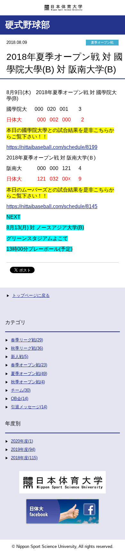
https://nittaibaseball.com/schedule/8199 (51, 147)
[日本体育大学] (62, 5)
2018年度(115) (24, 457)
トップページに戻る (31, 295)
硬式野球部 (27, 25)
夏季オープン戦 (102, 42)
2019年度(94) (23, 449)
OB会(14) (19, 398)
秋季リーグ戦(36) (27, 348)
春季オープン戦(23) (29, 365)
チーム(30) (20, 390)
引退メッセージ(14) (29, 406)
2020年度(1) (22, 441)
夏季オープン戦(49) (29, 373)
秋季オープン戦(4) (28, 381)
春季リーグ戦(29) (27, 340)
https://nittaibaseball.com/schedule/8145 (51, 206)
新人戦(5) (19, 356)
